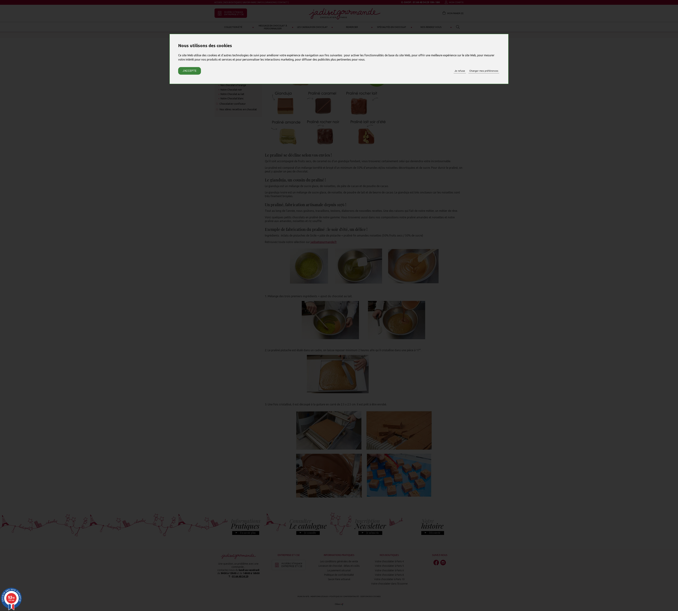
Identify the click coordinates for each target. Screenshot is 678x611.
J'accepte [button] (190, 70)
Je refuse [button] (459, 70)
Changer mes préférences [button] (483, 70)
